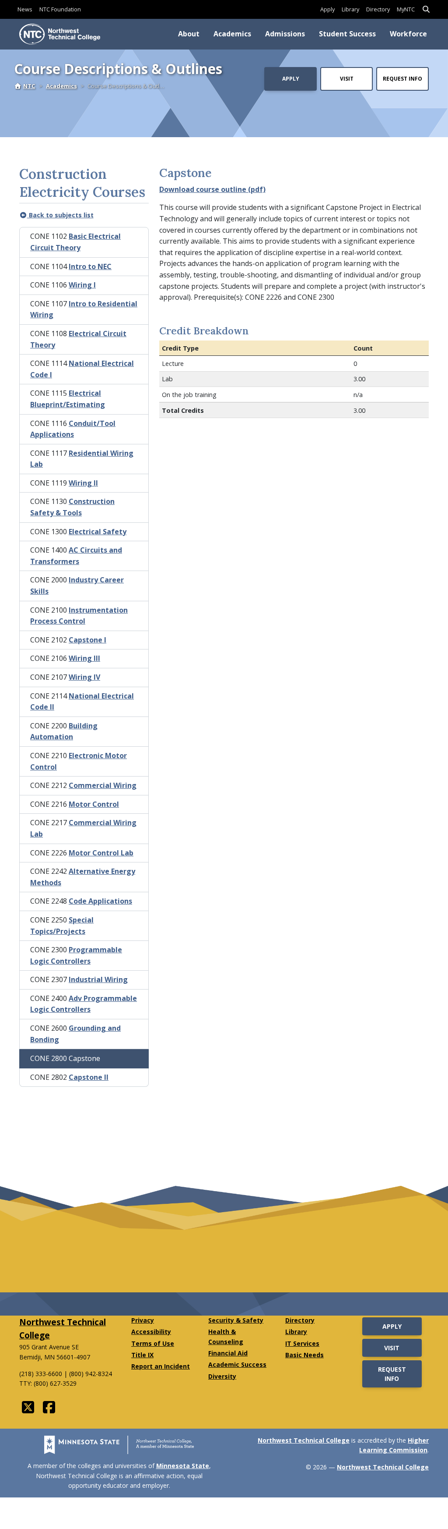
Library (350, 9)
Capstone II (88, 1077)
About (189, 34)
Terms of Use (152, 1343)
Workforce (408, 34)
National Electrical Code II (82, 701)
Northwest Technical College (304, 1440)
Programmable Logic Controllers (76, 955)
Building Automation (64, 731)
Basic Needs (304, 1355)
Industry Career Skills (77, 585)
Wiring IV (84, 677)
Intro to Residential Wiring (83, 309)
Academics (232, 34)
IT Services (302, 1343)
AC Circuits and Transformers (76, 555)
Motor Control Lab (101, 853)
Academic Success (237, 1364)
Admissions (285, 34)
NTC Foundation (60, 9)
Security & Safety (235, 1320)
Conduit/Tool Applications (73, 429)
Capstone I (87, 640)
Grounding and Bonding (75, 1033)
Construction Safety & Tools (72, 507)
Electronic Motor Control (78, 761)
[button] (426, 9)
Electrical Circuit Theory (78, 339)
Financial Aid (228, 1353)
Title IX (142, 1355)
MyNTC (406, 9)
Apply (327, 9)
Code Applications (100, 901)
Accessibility (151, 1331)
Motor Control (94, 804)
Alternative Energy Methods (82, 876)
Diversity (222, 1376)
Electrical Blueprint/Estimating (67, 398)
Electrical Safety (97, 531)
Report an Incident (160, 1366)
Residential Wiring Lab (81, 458)
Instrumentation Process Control (79, 615)
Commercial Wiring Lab (83, 828)
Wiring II (83, 483)
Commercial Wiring (102, 785)
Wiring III (84, 658)
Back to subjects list (60, 215)
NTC (29, 86)
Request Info (402, 78)
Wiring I (82, 285)
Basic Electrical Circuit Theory (75, 241)
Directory (378, 9)
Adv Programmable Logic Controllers (83, 1004)
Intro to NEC (90, 266)
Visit (347, 78)
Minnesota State (182, 1466)
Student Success (347, 34)
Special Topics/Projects (62, 925)
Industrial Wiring (98, 979)
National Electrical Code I (82, 369)
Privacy (142, 1320)
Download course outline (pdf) (212, 189)
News (25, 9)
